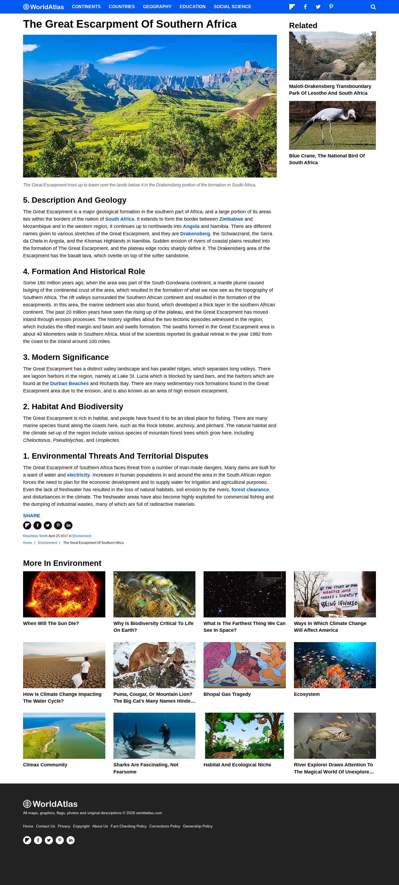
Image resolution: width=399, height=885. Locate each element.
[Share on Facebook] (37, 525)
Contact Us (45, 826)
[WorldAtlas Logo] (45, 7)
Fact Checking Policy (129, 826)
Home (28, 826)
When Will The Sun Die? (51, 623)
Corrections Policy (164, 826)
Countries (122, 6)
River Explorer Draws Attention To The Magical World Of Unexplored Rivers (333, 771)
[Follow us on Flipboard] (27, 840)
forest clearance (250, 489)
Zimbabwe (231, 219)
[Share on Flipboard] (27, 525)
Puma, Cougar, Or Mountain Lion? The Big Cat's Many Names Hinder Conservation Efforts (152, 700)
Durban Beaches (69, 383)
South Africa (119, 219)
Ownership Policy (198, 826)
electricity (78, 475)
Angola (191, 226)
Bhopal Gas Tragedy (227, 694)
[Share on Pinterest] (58, 525)
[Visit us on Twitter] (49, 840)
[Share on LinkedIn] (68, 525)
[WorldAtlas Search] (373, 7)
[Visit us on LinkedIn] (70, 840)
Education (193, 6)
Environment (81, 536)
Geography (157, 6)
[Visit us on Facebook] (38, 840)
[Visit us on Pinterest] (60, 840)
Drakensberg (195, 233)
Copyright (81, 826)
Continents (86, 6)
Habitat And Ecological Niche (237, 764)
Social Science (232, 6)
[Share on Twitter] (48, 525)
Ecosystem (307, 694)
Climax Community (45, 764)
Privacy (64, 826)
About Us (100, 826)
